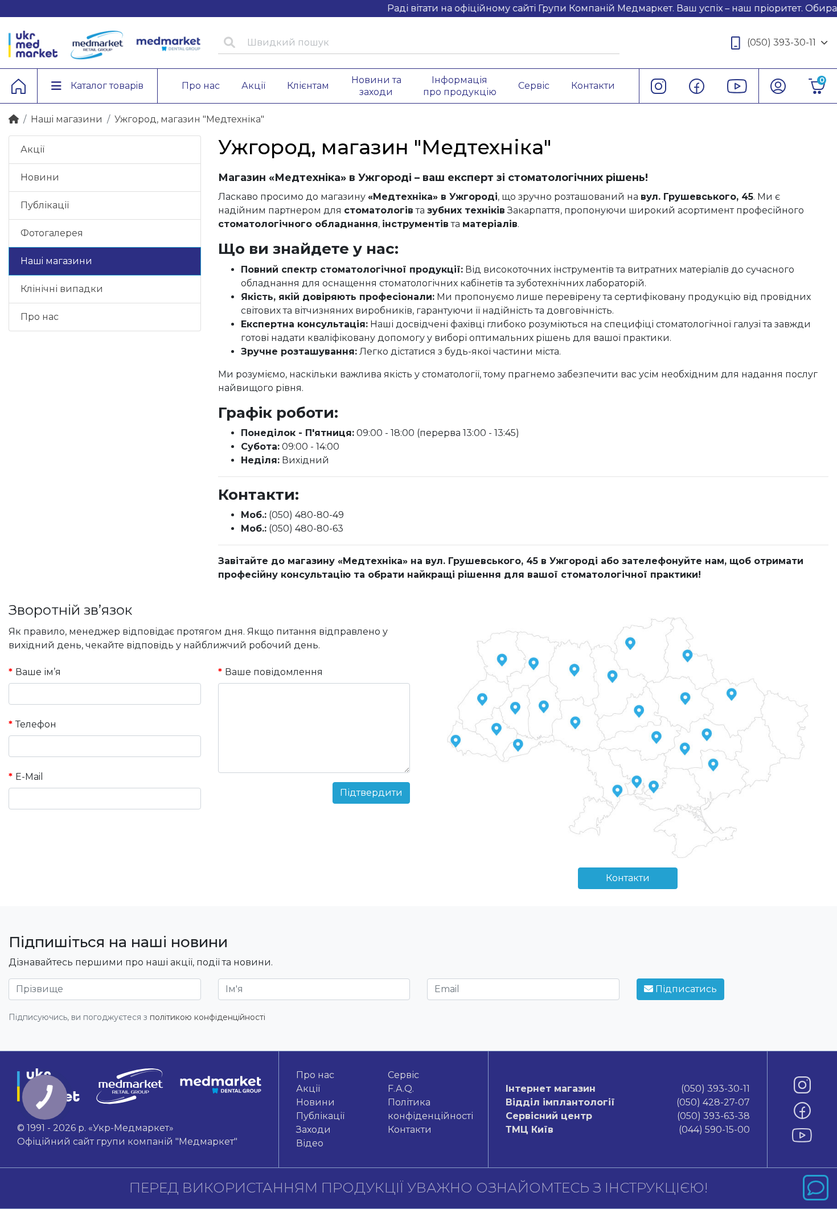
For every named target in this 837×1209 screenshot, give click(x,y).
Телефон (35, 724)
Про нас (39, 316)
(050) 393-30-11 (781, 42)
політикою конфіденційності (207, 1017)
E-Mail (29, 776)
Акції (32, 149)
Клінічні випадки (61, 288)
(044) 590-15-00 (628, 1129)
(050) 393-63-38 (628, 1116)
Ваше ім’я (38, 672)
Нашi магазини (66, 119)
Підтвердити (371, 792)
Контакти (628, 878)
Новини (39, 177)
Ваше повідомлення (274, 672)
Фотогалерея (51, 233)
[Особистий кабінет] (778, 86)
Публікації (44, 205)
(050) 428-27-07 (628, 1102)
